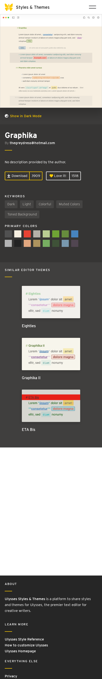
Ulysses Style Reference (24, 639)
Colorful (45, 204)
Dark (11, 204)
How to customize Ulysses (26, 645)
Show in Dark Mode (25, 116)
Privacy (11, 676)
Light (27, 204)
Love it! (59, 176)
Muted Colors (69, 204)
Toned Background (22, 214)
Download (19, 176)
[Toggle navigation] (92, 7)
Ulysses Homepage (20, 651)
